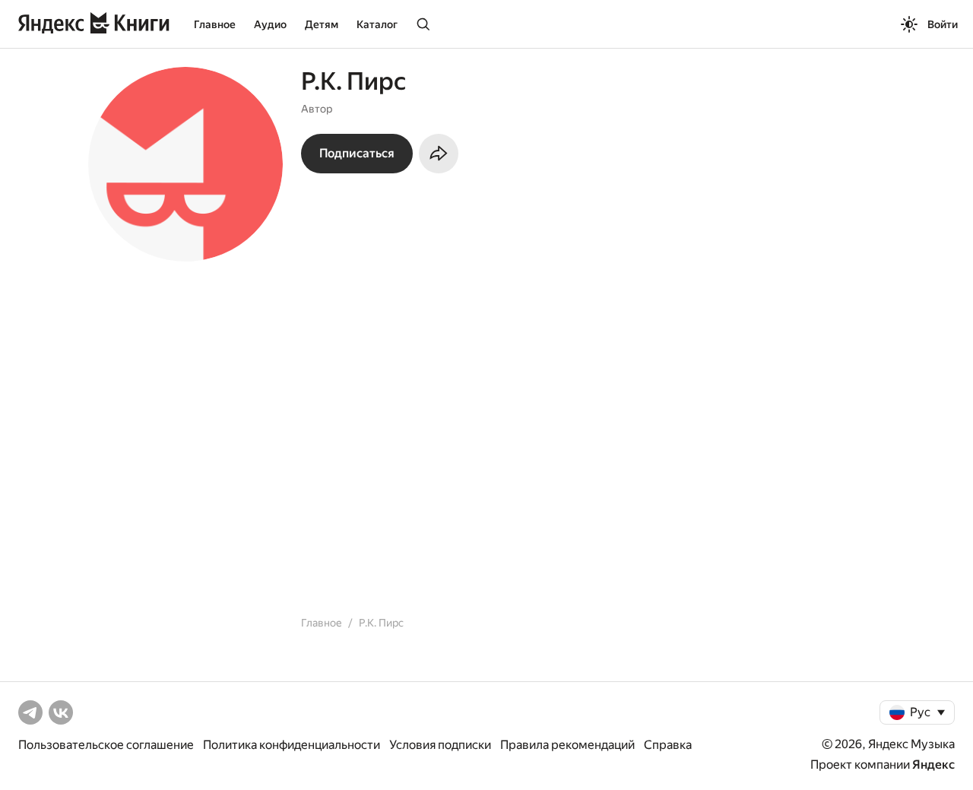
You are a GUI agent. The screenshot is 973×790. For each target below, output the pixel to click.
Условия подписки (440, 745)
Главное (215, 24)
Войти (942, 24)
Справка (668, 745)
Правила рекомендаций (567, 745)
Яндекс (933, 764)
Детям (321, 24)
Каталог (377, 24)
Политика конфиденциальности (291, 745)
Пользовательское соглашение (106, 745)
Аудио (270, 24)
